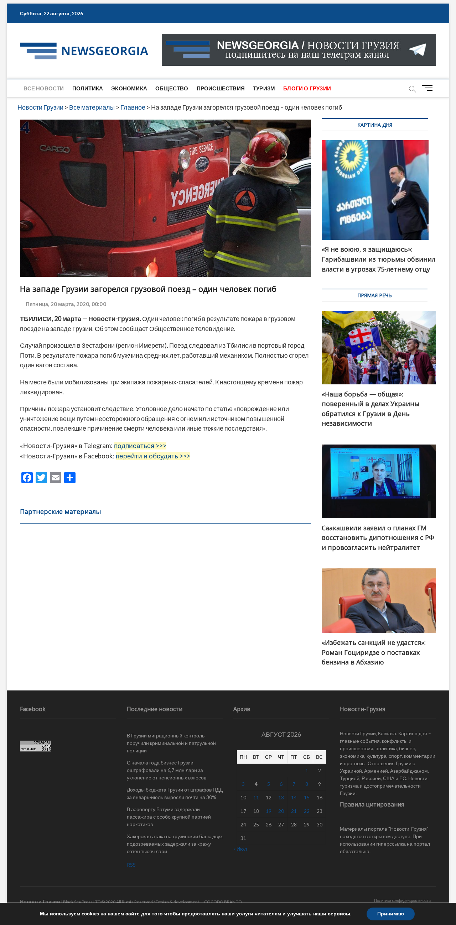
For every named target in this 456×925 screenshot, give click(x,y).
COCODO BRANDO (223, 901)
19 (268, 811)
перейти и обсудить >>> (153, 456)
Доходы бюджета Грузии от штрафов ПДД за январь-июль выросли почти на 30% (175, 793)
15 (307, 797)
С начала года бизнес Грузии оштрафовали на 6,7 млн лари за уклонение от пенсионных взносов (166, 770)
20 (281, 811)
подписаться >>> (140, 446)
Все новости (44, 88)
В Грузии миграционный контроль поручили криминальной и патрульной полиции (171, 742)
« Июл (240, 849)
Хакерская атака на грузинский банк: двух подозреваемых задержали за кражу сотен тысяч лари (175, 843)
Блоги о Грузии (307, 88)
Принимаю (390, 913)
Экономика (129, 88)
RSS (131, 865)
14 (294, 797)
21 (294, 811)
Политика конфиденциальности (402, 900)
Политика (87, 88)
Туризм (264, 88)
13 (281, 797)
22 (307, 811)
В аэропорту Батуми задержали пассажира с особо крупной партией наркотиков (169, 816)
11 (256, 797)
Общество (171, 88)
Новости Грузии (40, 901)
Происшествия (221, 88)
